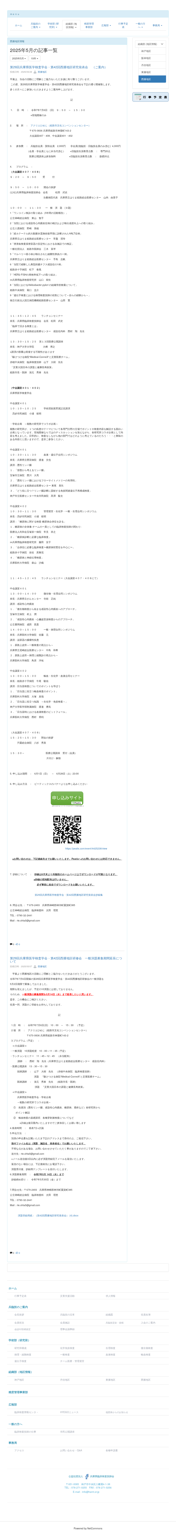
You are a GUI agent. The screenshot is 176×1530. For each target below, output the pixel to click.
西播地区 (42, 71)
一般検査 (65, 1354)
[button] (35, 25)
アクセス (19, 1450)
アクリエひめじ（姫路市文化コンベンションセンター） (61, 125)
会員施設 (65, 1322)
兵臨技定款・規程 (115, 1322)
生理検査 (110, 1348)
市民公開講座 (67, 1431)
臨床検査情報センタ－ (26, 1412)
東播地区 (110, 1379)
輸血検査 (146, 1354)
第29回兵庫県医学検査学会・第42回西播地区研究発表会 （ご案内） (58, 67)
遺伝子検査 (20, 1361)
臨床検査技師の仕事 (25, 1431)
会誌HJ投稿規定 (22, 1329)
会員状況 (19, 1322)
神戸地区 (19, 1379)
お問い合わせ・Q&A (71, 1450)
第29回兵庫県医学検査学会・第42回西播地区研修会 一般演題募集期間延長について (66, 960)
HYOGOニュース (69, 1412)
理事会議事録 (67, 1329)
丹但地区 (65, 1379)
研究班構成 (20, 1348)
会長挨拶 (19, 1314)
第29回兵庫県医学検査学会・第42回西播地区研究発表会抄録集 (69, 894)
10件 (34, 58)
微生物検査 (147, 1348)
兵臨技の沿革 (67, 1314)
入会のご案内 (148, 1322)
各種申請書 (112, 1450)
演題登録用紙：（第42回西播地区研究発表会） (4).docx (48, 1215)
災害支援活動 (67, 1295)
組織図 (109, 1314)
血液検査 (110, 1354)
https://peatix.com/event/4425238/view (86, 848)
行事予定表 (20, 1295)
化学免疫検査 (67, 1348)
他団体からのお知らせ (117, 1412)
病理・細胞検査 (22, 1354)
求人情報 (110, 1295)
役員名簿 (146, 1314)
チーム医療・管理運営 (72, 1361)
